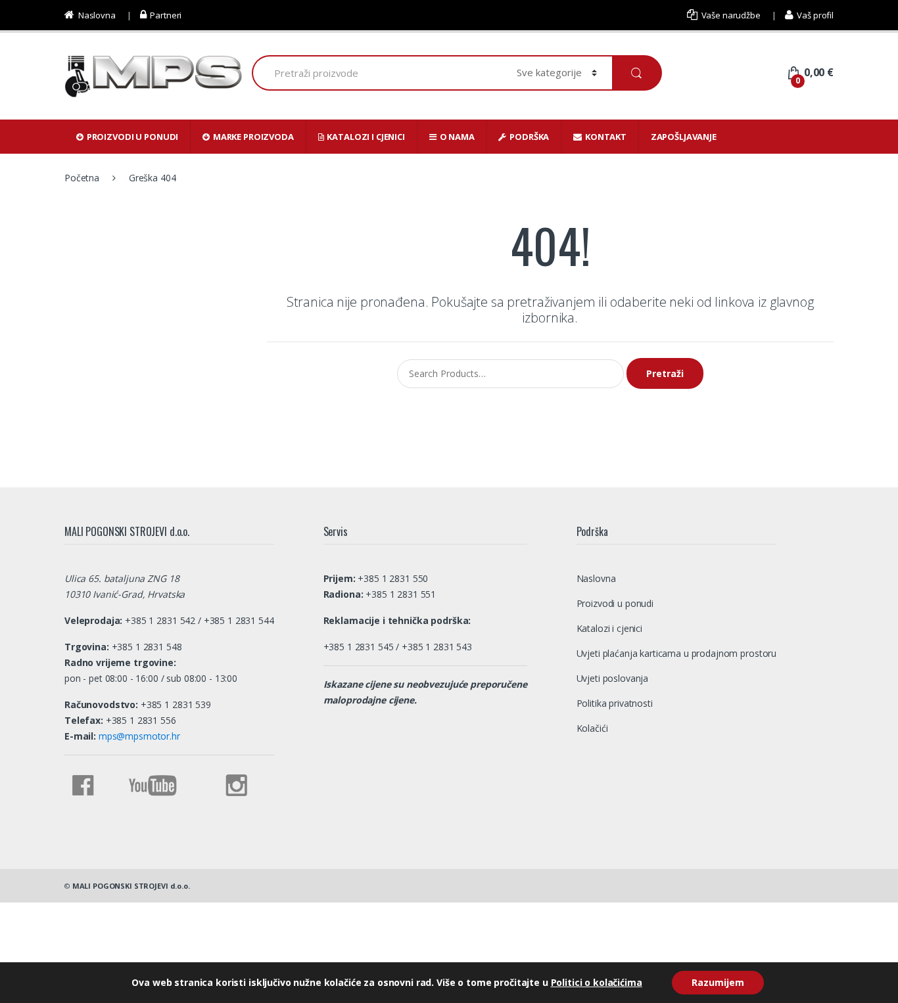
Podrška (529, 137)
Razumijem (718, 982)
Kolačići (592, 728)
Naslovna (97, 15)
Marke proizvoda (253, 137)
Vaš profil (815, 15)
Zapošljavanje (684, 137)
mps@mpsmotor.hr (138, 736)
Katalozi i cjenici (365, 137)
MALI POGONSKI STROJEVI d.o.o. (131, 886)
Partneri (165, 15)
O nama (457, 137)
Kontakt (605, 137)
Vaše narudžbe (731, 15)
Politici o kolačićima (596, 982)
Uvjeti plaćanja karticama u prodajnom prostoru (677, 653)
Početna (81, 177)
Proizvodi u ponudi (132, 137)
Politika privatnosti (615, 703)
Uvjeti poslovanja (613, 678)
